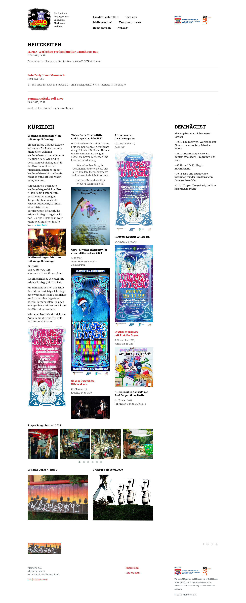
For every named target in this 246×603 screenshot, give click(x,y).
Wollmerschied (102, 22)
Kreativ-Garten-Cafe (106, 17)
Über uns (131, 17)
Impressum (132, 567)
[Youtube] (217, 544)
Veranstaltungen (130, 22)
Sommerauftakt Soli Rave (45, 98)
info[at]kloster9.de (38, 579)
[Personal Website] (212, 544)
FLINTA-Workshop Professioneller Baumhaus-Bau (63, 52)
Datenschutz (133, 572)
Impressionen (102, 27)
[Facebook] (203, 544)
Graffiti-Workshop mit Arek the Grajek (127, 333)
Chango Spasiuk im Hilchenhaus (83, 382)
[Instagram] (208, 544)
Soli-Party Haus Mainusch (46, 75)
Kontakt (122, 27)
